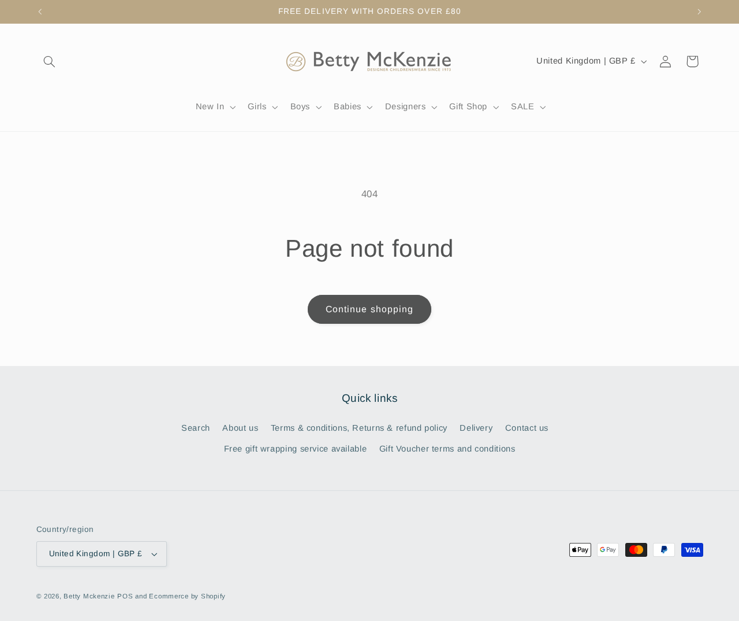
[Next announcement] (699, 11)
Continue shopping (369, 309)
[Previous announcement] (40, 11)
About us (240, 428)
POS (125, 596)
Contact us (526, 428)
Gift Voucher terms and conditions (447, 448)
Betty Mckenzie (89, 596)
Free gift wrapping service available (295, 448)
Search (195, 428)
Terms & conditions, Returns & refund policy (359, 428)
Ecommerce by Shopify (187, 596)
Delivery (476, 428)
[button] (49, 61)
